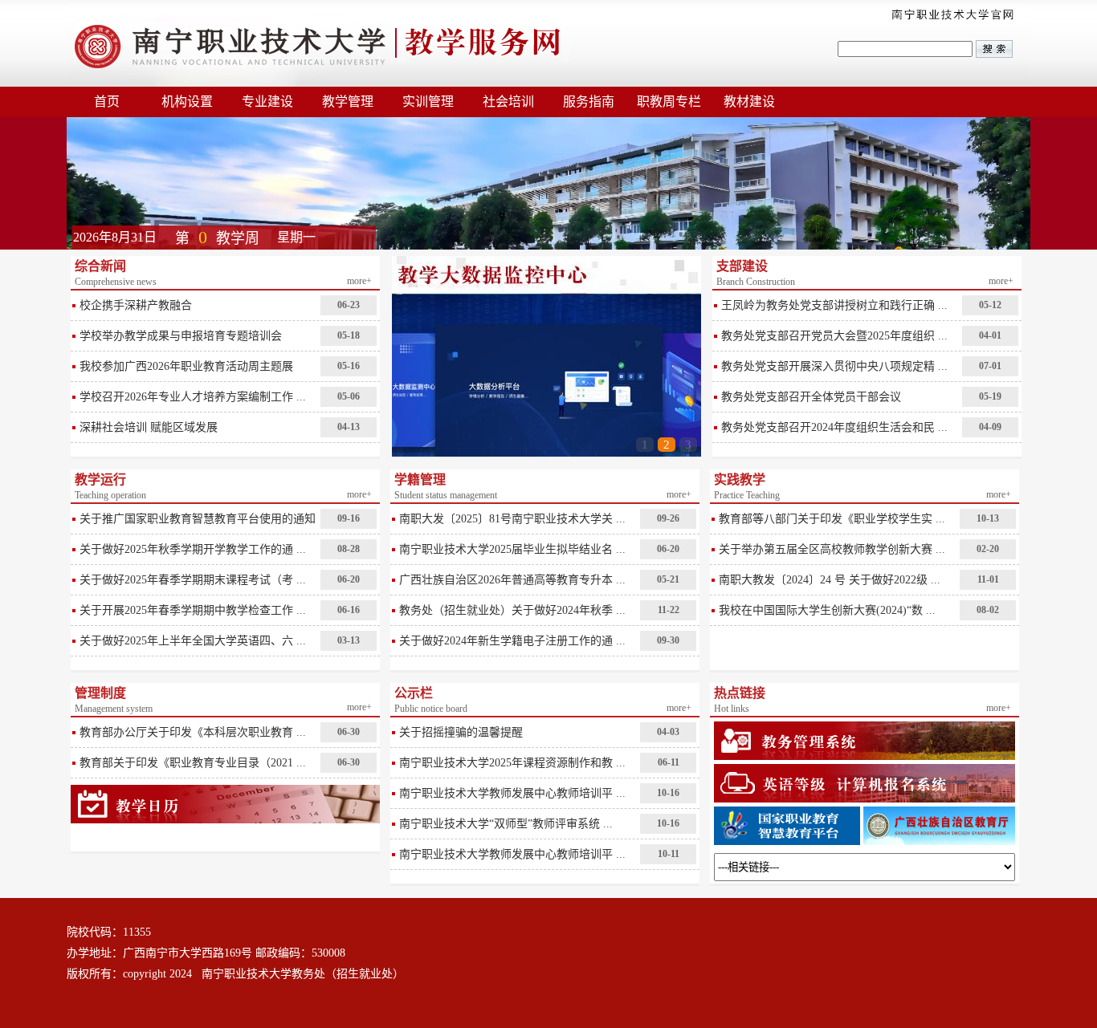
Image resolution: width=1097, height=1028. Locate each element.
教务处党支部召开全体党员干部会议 (811, 397)
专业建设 (267, 101)
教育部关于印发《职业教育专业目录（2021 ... (193, 763)
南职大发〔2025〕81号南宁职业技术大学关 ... (512, 519)
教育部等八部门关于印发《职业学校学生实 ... (832, 519)
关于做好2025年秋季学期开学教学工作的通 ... (193, 549)
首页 (107, 101)
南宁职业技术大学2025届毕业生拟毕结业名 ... (512, 549)
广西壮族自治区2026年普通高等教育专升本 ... (512, 580)
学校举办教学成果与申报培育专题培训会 (181, 336)
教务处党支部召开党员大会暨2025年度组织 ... (834, 336)
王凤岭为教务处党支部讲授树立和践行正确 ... (834, 305)
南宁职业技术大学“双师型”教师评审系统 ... (506, 824)
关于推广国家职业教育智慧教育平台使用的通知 (198, 519)
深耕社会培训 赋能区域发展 (149, 427)
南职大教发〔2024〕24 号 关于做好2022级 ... (829, 580)
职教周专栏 (669, 101)
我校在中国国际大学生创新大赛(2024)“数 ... (827, 610)
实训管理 (428, 101)
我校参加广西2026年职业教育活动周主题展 (186, 366)
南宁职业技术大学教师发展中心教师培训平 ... (512, 793)
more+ (359, 280)
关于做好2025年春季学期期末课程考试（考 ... (193, 580)
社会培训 (508, 101)
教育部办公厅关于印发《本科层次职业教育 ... (193, 732)
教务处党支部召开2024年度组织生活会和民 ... (834, 427)
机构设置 (187, 101)
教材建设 (749, 101)
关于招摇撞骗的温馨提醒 (461, 732)
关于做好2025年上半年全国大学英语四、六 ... (193, 641)
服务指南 (588, 101)
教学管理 (347, 101)
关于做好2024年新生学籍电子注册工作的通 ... (512, 641)
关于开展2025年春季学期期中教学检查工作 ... (193, 610)
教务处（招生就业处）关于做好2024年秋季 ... (512, 610)
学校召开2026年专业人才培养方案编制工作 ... (193, 397)
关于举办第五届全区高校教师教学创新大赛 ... (832, 549)
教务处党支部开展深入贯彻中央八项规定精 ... (834, 366)
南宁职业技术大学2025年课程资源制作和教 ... (512, 763)
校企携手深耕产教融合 (136, 305)
